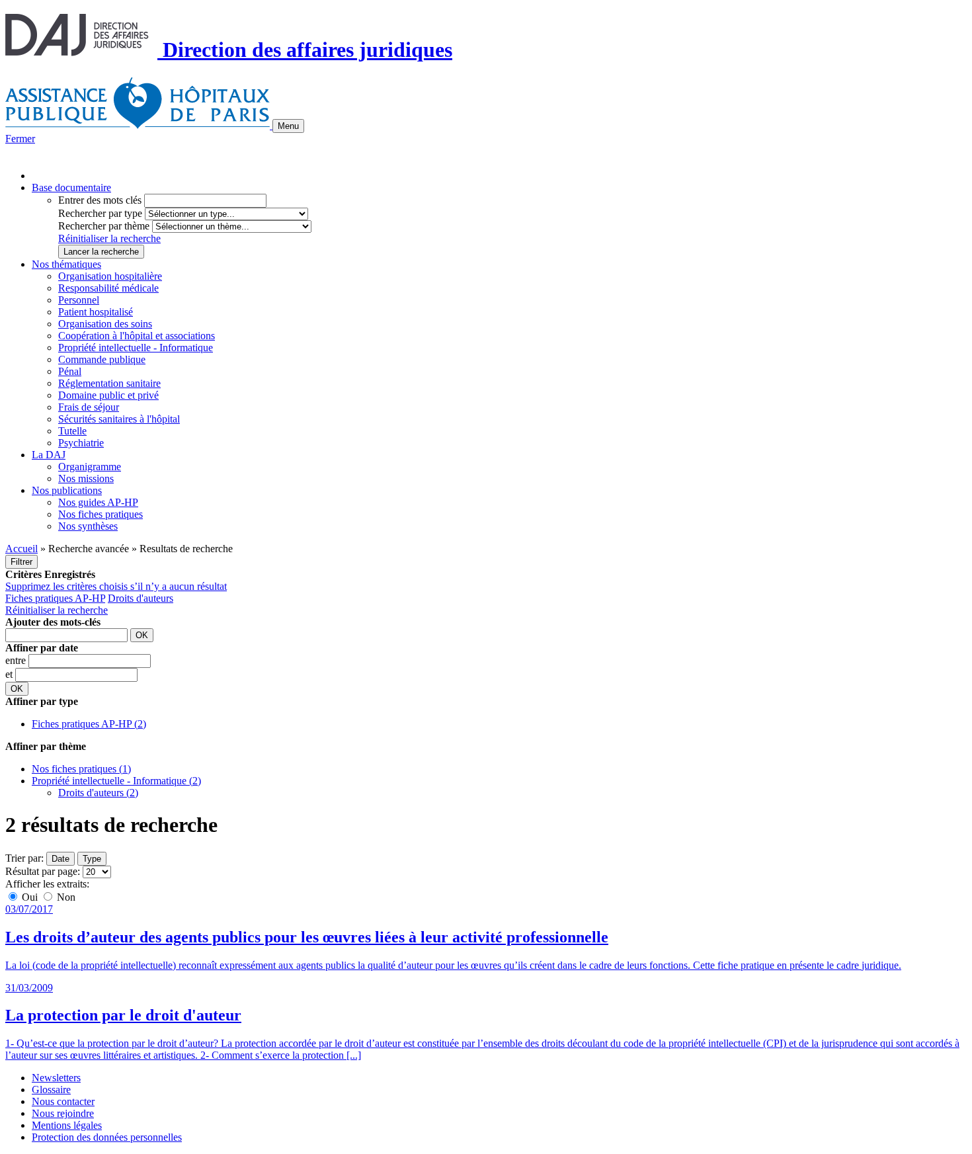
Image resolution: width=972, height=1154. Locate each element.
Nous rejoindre (63, 1113)
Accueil (21, 548)
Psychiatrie (81, 442)
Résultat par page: (42, 871)
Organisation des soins (105, 323)
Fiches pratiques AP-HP (55, 598)
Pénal (69, 371)
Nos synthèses (88, 526)
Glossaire (51, 1089)
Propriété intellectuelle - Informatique (135, 347)
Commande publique (101, 359)
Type (92, 859)
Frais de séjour (88, 407)
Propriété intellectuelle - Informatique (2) (116, 780)
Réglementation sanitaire (109, 383)
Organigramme (89, 466)
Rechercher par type (100, 213)
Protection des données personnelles (107, 1137)
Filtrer (21, 562)
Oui (29, 897)
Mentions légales (67, 1125)
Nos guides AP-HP (98, 502)
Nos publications (67, 490)
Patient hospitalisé (95, 311)
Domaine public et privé (108, 395)
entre (16, 660)
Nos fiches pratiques (100, 514)
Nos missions (86, 478)
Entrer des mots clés (100, 200)
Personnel (78, 300)
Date (60, 859)
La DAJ (48, 454)
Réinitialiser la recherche (109, 238)
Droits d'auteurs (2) (98, 792)
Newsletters (56, 1077)
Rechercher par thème (103, 225)
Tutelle (72, 430)
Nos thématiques (66, 264)
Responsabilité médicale (108, 288)
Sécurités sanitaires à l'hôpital (119, 419)
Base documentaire (71, 187)
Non (64, 897)
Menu (288, 126)
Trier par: (24, 858)
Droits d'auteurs (140, 598)
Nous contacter (63, 1101)
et (10, 674)
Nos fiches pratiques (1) (81, 768)
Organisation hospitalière (110, 276)
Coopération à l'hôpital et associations (136, 335)
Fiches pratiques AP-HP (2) (89, 723)
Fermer (20, 138)
